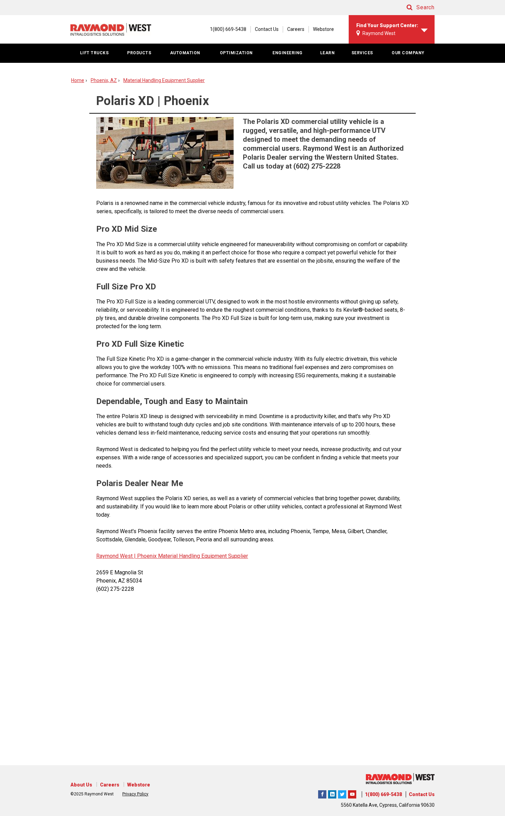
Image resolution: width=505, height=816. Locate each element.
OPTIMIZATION (236, 52)
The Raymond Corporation (352, 793)
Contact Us (267, 29)
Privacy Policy (135, 794)
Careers (295, 29)
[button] (414, 7)
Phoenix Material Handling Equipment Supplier (192, 556)
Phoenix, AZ (104, 80)
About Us (81, 785)
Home (77, 80)
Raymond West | (116, 556)
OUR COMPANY (408, 52)
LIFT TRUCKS (94, 52)
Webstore (323, 29)
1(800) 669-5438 (383, 794)
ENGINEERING (287, 52)
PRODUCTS (139, 52)
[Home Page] (110, 29)
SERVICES (362, 52)
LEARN (327, 52)
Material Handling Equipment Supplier (164, 80)
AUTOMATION (185, 52)
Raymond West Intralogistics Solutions (322, 793)
